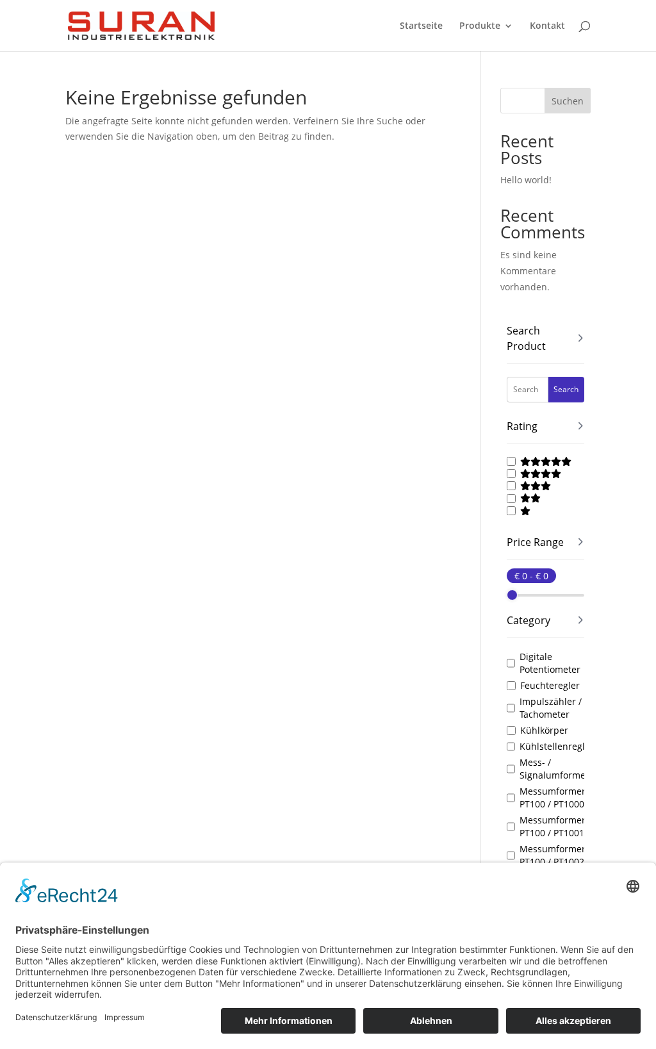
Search (566, 389)
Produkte (479, 26)
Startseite (421, 26)
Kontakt (547, 26)
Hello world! (526, 180)
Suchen (568, 101)
